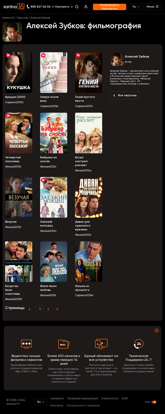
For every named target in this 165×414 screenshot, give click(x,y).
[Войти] (86, 7)
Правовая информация (82, 398)
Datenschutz (110, 398)
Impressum (57, 398)
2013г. (18, 166)
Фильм (9, 166)
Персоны (22, 18)
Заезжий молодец (46, 223)
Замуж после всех (49, 99)
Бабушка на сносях (48, 159)
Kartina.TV (9, 18)
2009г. (18, 299)
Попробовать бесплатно (109, 7)
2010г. (20, 102)
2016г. (55, 106)
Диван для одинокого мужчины (83, 225)
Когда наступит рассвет (81, 161)
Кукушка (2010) (15, 97)
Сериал (10, 102)
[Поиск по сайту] (77, 7)
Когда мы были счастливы (12, 290)
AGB (125, 398)
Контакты (56, 405)
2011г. (89, 106)
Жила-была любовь (48, 288)
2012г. (53, 166)
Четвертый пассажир (13, 159)
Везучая (10, 221)
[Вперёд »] (57, 309)
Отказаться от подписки (83, 405)
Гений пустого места (85, 99)
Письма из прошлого (82, 288)
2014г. (88, 170)
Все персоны (127, 95)
